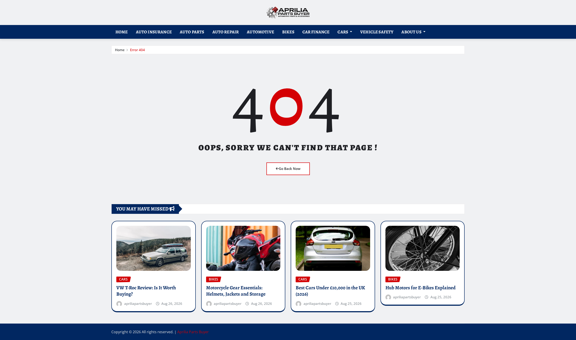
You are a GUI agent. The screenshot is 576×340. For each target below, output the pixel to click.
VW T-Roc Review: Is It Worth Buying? (146, 291)
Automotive (260, 32)
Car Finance (316, 32)
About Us (411, 32)
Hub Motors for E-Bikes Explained (420, 287)
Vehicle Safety (376, 32)
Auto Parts (192, 32)
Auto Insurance (154, 32)
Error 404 (137, 50)
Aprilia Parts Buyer (193, 331)
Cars (343, 32)
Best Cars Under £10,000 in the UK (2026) (330, 291)
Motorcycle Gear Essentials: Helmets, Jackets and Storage (236, 291)
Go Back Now (289, 168)
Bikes (288, 32)
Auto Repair (225, 32)
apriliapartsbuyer (138, 303)
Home (121, 32)
